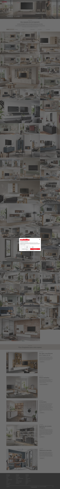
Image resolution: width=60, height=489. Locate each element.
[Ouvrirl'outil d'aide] (59, 245)
